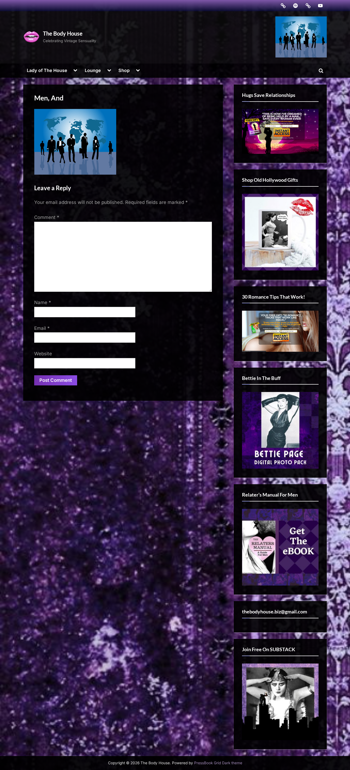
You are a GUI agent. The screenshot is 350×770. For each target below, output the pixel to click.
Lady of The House (47, 70)
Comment (46, 217)
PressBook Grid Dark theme (218, 763)
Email (42, 328)
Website (43, 353)
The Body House (63, 33)
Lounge (93, 70)
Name (42, 302)
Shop (124, 70)
